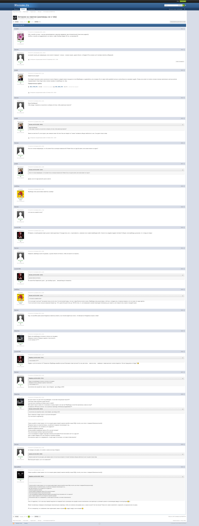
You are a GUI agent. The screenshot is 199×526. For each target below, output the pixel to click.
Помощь (26, 523)
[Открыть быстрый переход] (185, 9)
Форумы (23, 9)
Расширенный (185, 5)
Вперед (36, 21)
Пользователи (31, 9)
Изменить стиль (19, 523)
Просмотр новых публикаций (175, 9)
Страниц (21, 21)
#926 (182, 143)
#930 (182, 227)
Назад (16, 21)
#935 (182, 331)
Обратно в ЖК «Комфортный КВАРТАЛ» (177, 516)
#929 (182, 206)
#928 (182, 186)
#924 (182, 97)
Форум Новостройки (17, 520)
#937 (182, 372)
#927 (182, 163)
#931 (182, 248)
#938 (182, 394)
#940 (182, 467)
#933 (182, 289)
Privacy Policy (183, 520)
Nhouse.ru (16, 9)
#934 (182, 310)
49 (32, 21)
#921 (182, 28)
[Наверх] (99, 524)
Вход (178, 1)
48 (30, 21)
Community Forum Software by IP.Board (178, 523)
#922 (182, 49)
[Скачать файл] (28, 86)
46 (26, 21)
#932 (182, 268)
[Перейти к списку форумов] (27, 5)
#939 (182, 444)
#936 (182, 351)
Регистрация (182, 1)
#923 (182, 70)
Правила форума (176, 520)
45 (24, 21)
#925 (182, 118)
